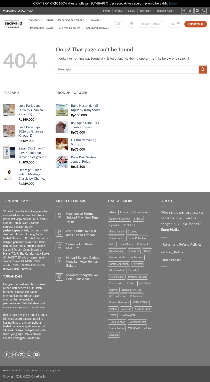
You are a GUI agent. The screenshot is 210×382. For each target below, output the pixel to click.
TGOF (112, 315)
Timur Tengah (117, 322)
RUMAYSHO (140, 302)
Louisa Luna (136, 257)
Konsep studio (117, 257)
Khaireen (134, 251)
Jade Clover (126, 244)
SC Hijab (126, 309)
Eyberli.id (114, 225)
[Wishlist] (132, 24)
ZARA (147, 328)
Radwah (113, 290)
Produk (119, 11)
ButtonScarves (140, 212)
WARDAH (134, 328)
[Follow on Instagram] (184, 11)
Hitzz (112, 244)
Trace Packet (172, 260)
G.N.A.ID (129, 225)
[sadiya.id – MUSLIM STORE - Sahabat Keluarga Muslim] (13, 24)
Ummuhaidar (116, 328)
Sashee (113, 309)
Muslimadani (116, 270)
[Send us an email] (197, 11)
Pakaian (95, 20)
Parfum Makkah (137, 277)
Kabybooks (143, 244)
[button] (118, 24)
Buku (49, 20)
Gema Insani (116, 231)
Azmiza (124, 212)
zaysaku (114, 335)
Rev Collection (117, 296)
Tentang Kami (164, 11)
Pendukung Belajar (41, 28)
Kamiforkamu (117, 251)
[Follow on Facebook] (6, 354)
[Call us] (204, 11)
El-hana (138, 219)
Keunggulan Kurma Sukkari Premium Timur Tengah (83, 217)
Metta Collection (119, 264)
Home (106, 11)
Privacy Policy (173, 252)
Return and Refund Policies (182, 244)
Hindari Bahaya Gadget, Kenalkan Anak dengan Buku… (83, 261)
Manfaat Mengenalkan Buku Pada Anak (82, 277)
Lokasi (131, 11)
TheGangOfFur (129, 315)
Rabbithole (145, 283)
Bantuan (145, 11)
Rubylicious (136, 296)
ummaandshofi (137, 322)
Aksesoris (35, 20)
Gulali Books (116, 238)
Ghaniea (132, 231)
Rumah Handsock (119, 302)
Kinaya (147, 251)
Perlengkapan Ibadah (71, 20)
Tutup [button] (173, 3)
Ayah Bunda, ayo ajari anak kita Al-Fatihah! (81, 232)
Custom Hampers (69, 28)
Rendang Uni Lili (131, 290)
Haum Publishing (137, 238)
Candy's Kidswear (119, 219)
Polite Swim (116, 283)
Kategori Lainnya (96, 28)
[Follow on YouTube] (36, 354)
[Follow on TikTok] (191, 11)
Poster (131, 283)
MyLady (132, 270)
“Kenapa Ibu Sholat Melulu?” (80, 246)
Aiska (112, 212)
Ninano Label (116, 277)
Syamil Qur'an (143, 309)
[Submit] (203, 70)
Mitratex (137, 264)
